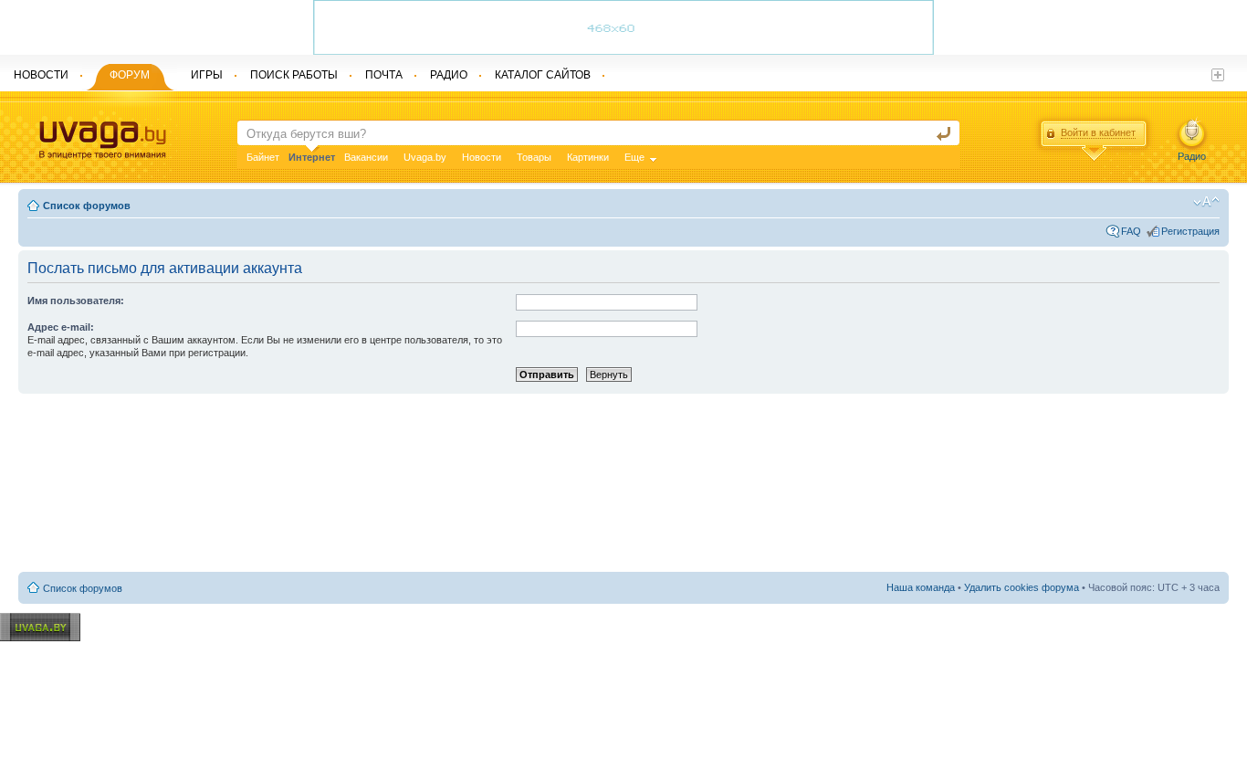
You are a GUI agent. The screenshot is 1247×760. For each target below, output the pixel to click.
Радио (1192, 156)
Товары (534, 157)
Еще (634, 157)
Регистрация (1190, 231)
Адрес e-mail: (60, 327)
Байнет (262, 157)
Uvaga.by (424, 157)
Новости (481, 157)
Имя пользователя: (75, 300)
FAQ (1131, 231)
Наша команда (920, 587)
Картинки (588, 157)
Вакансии (366, 157)
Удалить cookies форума (1021, 587)
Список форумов (87, 205)
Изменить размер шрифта (1206, 202)
